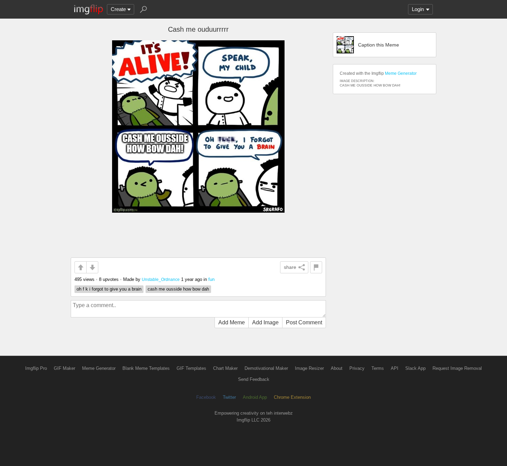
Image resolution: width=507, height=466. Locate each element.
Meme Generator (401, 73)
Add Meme (231, 322)
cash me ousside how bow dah (178, 289)
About (336, 368)
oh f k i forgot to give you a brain (109, 289)
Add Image (265, 322)
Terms (377, 368)
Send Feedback (253, 379)
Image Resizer (309, 368)
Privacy (357, 368)
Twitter (229, 397)
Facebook (206, 397)
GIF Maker (64, 368)
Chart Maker (225, 368)
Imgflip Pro (36, 368)
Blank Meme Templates (146, 368)
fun (211, 279)
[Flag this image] (316, 267)
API (394, 368)
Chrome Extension (292, 397)
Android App (255, 397)
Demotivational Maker (266, 368)
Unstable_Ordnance (161, 279)
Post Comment (304, 322)
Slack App (415, 368)
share (290, 267)
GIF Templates (191, 368)
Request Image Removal (457, 368)
